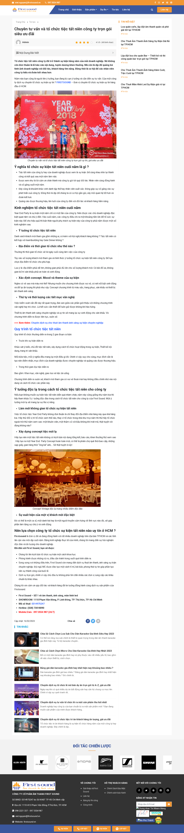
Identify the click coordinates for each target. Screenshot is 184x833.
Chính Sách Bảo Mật (116, 788)
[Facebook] (88, 621)
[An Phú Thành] (145, 820)
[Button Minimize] (113, 53)
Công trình (87, 805)
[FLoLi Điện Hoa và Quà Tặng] (142, 813)
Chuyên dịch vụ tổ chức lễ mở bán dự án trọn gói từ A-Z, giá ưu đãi (75, 685)
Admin (25, 42)
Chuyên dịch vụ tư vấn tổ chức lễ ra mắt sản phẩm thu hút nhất (73, 702)
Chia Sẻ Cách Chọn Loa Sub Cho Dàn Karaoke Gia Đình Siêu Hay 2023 (77, 633)
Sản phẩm (90, 9)
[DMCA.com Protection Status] (158, 820)
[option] (19, 763)
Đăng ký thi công (90, 800)
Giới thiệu (77, 9)
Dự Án (103, 9)
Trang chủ (63, 9)
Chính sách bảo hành (116, 793)
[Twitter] (93, 621)
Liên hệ (126, 9)
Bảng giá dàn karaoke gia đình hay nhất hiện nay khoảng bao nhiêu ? (76, 668)
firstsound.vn (30, 821)
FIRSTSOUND (63, 82)
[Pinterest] (98, 621)
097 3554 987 (53, 2)
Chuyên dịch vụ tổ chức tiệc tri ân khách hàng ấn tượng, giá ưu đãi (75, 719)
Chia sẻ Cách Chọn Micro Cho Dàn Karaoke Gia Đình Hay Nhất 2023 (76, 651)
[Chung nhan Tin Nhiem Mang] (151, 808)
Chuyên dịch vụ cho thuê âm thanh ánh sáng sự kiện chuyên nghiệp (67, 322)
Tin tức (115, 9)
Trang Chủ (20, 22)
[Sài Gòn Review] (156, 813)
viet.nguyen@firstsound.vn (28, 2)
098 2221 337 (21, 810)
